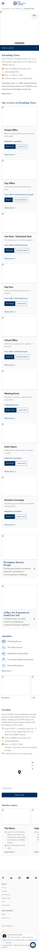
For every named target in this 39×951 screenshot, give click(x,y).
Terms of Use (19, 940)
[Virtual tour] (34, 15)
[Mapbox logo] (7, 788)
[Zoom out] (32, 765)
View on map (19, 795)
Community (6, 905)
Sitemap (8, 942)
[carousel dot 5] (22, 43)
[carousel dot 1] (15, 43)
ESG (3, 901)
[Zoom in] (32, 762)
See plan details (20, 200)
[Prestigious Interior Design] (19, 568)
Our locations (6, 9)
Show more (6, 93)
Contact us (9, 516)
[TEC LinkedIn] (11, 878)
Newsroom (5, 918)
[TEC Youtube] (27, 878)
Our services (7, 925)
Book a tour (10, 146)
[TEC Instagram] (19, 878)
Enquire (8, 200)
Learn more (22, 146)
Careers (4, 891)
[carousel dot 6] (23, 43)
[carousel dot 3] (19, 43)
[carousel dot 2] (17, 43)
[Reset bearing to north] (32, 768)
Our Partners (6, 894)
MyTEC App (6, 898)
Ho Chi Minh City (17, 9)
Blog (3, 914)
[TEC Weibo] (36, 878)
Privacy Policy (6, 940)
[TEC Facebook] (3, 878)
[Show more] (3, 3)
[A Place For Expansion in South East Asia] (19, 619)
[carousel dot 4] (20, 43)
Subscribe (9, 250)
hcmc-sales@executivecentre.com (18, 68)
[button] (19, 772)
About (4, 887)
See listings (10, 303)
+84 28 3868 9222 (12, 72)
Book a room (10, 410)
